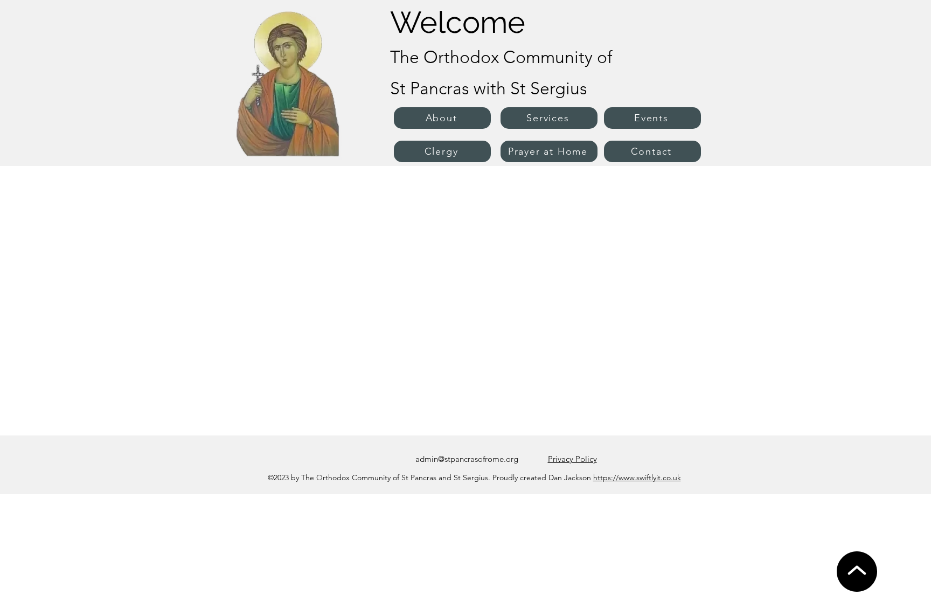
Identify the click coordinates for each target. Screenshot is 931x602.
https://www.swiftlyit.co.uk (637, 477)
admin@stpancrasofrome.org (466, 459)
